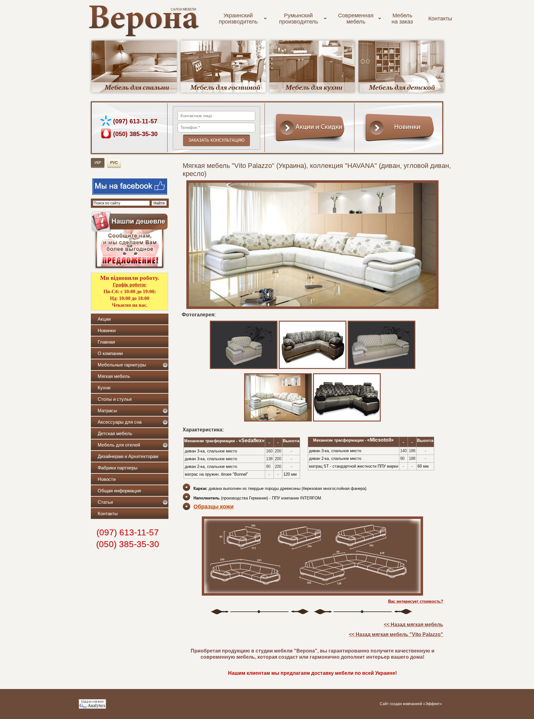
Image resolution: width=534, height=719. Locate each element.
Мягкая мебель (114, 376)
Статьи (105, 502)
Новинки (107, 330)
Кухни (104, 387)
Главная (106, 342)
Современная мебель (356, 18)
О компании (110, 353)
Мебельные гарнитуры (122, 364)
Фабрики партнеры (118, 467)
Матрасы (107, 410)
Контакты (440, 18)
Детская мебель (115, 433)
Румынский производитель (298, 18)
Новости (107, 479)
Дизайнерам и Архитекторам (128, 456)
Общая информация (119, 490)
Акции (104, 319)
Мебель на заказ (402, 18)
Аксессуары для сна (120, 422)
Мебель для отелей (119, 444)
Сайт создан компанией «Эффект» (411, 704)
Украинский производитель (238, 18)
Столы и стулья (115, 399)
